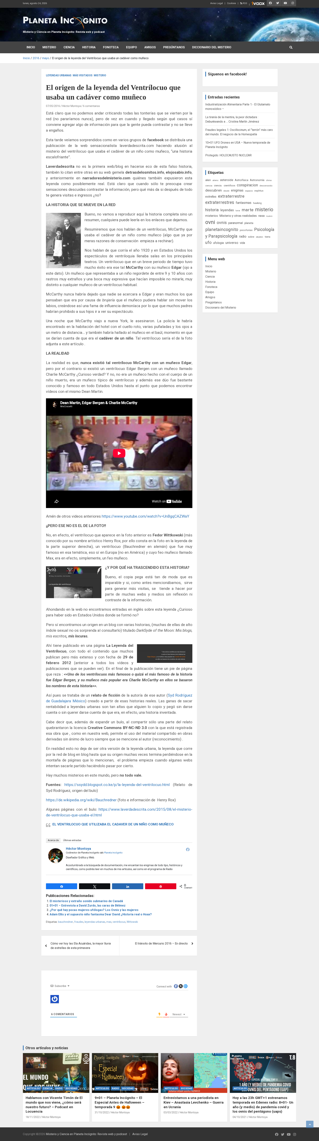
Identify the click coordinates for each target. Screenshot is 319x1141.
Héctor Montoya (71, 106)
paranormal (235, 223)
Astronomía (257, 180)
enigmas (237, 190)
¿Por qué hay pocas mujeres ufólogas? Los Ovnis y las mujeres (94, 910)
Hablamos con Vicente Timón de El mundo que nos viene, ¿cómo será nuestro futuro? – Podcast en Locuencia (54, 1105)
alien (208, 180)
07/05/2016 (53, 106)
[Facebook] (188, 849)
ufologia (218, 243)
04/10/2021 (240, 1117)
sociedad (71, 1088)
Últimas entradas (72, 840)
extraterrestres (219, 202)
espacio (249, 190)
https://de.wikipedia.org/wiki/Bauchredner (81, 800)
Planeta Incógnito (113, 852)
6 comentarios (91, 106)
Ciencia (69, 47)
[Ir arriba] (309, 1124)
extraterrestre (231, 196)
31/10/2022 (102, 1112)
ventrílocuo (119, 921)
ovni (210, 222)
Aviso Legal (216, 3)
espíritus (258, 190)
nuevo (269, 216)
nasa (261, 216)
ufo (208, 242)
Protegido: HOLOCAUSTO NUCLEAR (228, 155)
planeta (248, 223)
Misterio (49, 47)
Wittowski (132, 921)
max (109, 921)
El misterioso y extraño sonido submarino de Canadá (86, 901)
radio (242, 236)
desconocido (266, 185)
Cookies (231, 3)
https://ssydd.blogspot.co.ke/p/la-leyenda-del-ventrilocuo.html (117, 784)
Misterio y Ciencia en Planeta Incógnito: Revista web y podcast (64, 32)
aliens (215, 180)
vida (242, 243)
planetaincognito (221, 229)
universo (231, 243)
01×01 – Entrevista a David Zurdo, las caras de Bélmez (88, 905)
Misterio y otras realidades (238, 216)
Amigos (150, 47)
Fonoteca (111, 47)
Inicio (31, 47)
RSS (244, 3)
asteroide (226, 180)
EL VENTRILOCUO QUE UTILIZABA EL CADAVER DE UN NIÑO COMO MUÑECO (113, 824)
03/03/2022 (171, 1112)
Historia (89, 47)
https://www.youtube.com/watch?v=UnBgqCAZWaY (145, 516)
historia (212, 210)
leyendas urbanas (95, 921)
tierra (267, 236)
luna (238, 210)
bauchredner (65, 921)
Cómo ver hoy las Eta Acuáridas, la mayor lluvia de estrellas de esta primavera (81, 946)
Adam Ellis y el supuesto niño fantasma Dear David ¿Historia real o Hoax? (101, 914)
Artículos (33, 1088)
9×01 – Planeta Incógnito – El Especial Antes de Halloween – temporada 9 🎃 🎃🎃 (119, 1102)
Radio (58, 1088)
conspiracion (247, 185)
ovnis (222, 222)
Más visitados (82, 75)
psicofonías (246, 230)
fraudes (78, 921)
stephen (259, 237)
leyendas (227, 210)
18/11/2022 (33, 1117)
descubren (213, 190)
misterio (264, 210)
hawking (257, 203)
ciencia (208, 185)
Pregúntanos (174, 47)
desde (226, 190)
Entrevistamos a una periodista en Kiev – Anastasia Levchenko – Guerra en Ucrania (194, 1102)
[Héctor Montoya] (55, 850)
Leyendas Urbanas (58, 75)
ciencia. (218, 185)
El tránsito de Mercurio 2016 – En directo (161, 943)
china (269, 180)
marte (247, 209)
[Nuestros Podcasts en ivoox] (258, 3)
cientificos (229, 185)
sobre (251, 236)
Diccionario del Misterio (211, 47)
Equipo (131, 47)
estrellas (210, 196)
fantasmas (243, 203)
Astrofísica (241, 180)
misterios (211, 216)
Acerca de (53, 840)
